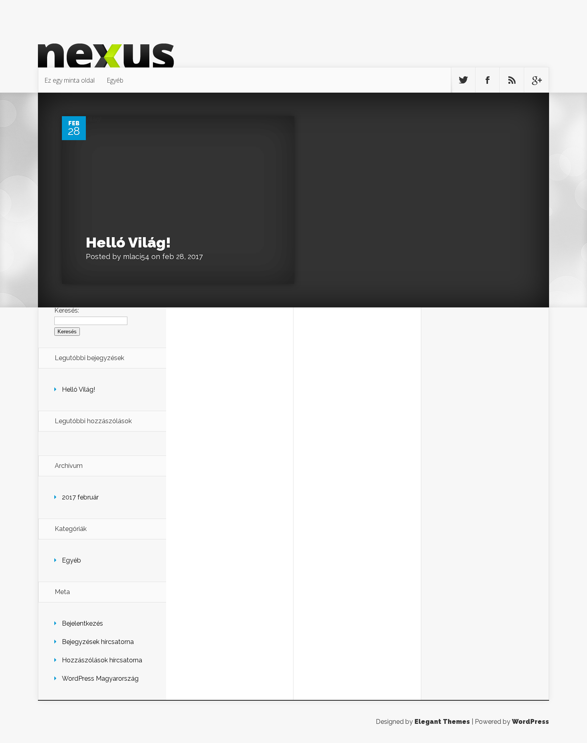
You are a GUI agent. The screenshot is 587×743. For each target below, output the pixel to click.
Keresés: (66, 310)
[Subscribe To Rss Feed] (512, 80)
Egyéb (115, 80)
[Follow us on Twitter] (463, 80)
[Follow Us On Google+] (536, 80)
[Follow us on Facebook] (488, 80)
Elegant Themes (442, 721)
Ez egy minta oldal (69, 80)
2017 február (80, 497)
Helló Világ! (128, 242)
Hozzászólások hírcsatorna (102, 660)
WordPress (530, 721)
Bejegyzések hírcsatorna (98, 642)
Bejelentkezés (82, 623)
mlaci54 (136, 256)
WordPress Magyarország (100, 678)
